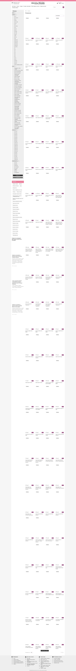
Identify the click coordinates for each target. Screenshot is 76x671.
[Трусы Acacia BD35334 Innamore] (50, 501)
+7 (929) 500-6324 (16, 3)
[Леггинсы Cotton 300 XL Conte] (50, 27)
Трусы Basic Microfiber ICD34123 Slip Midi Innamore (39, 461)
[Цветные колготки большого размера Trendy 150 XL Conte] (29, 606)
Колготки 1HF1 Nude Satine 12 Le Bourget (39, 278)
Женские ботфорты (16, 209)
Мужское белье (15, 215)
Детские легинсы (15, 227)
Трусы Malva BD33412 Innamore (59, 92)
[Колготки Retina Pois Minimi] (40, 318)
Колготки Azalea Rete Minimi (28, 331)
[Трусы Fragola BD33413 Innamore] (40, 79)
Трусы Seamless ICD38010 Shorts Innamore (38, 647)
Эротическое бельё (16, 203)
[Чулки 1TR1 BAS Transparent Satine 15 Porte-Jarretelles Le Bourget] (40, 236)
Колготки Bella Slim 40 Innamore (29, 92)
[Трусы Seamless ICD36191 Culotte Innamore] (50, 633)
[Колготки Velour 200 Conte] (40, 182)
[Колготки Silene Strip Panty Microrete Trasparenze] (50, 264)
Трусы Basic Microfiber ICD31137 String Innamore (60, 461)
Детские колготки (15, 225)
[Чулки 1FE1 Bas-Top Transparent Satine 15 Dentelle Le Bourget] (60, 209)
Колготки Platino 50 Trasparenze (59, 278)
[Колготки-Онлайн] (38, 3)
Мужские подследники (16, 221)
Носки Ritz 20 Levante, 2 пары (29, 435)
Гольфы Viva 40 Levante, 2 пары (39, 435)
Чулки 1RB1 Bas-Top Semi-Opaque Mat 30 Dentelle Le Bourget (49, 223)
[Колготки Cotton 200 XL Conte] (50, 53)
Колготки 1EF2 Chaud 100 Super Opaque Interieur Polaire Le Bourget (60, 250)
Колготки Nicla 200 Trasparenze (28, 304)
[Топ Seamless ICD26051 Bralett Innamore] (50, 606)
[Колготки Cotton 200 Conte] (60, 53)
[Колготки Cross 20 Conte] (40, 156)
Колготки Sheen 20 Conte (60, 117)
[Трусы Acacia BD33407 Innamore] (60, 501)
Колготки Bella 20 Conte (49, 169)
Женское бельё (19, 191)
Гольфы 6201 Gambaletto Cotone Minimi (40, 409)
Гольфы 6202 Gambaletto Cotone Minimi (29, 409)
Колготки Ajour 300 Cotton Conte (49, 118)
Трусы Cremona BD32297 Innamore (60, 435)
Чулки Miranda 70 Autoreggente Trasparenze (38, 305)
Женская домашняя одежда (17, 201)
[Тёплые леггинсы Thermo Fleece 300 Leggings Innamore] (40, 527)
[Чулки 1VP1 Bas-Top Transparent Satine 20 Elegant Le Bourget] (29, 236)
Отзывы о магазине (27, 6)
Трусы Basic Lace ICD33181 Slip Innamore (29, 514)
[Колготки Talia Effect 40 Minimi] (60, 318)
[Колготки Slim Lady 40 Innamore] (40, 344)
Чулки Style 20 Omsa (28, 382)
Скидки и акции (15, 183)
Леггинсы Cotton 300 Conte (59, 41)
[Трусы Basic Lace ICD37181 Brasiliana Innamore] (29, 474)
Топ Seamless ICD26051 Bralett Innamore (49, 620)
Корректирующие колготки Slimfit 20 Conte (60, 594)
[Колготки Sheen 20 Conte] (60, 105)
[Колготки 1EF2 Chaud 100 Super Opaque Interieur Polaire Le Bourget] (60, 236)
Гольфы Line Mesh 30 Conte (39, 41)
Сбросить (18, 177)
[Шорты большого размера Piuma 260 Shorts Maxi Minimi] (60, 182)
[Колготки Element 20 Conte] (29, 156)
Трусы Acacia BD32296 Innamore (29, 540)
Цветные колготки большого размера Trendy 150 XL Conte (28, 620)
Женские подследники (16, 213)
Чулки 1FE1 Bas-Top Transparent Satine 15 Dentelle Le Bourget (59, 223)
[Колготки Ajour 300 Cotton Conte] (50, 105)
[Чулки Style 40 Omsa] (40, 370)
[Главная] (25, 10)
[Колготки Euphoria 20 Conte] (60, 131)
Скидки (21, 6)
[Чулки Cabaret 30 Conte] (40, 105)
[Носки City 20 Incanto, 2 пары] (50, 554)
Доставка (14, 6)
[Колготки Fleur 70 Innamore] (60, 527)
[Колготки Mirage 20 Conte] (40, 131)
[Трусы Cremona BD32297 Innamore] (60, 421)
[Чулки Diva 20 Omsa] (60, 344)
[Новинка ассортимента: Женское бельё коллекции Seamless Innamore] (18, 247)
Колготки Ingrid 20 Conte (49, 143)
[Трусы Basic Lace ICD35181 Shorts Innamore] (60, 474)
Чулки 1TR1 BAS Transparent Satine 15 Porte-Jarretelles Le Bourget (39, 251)
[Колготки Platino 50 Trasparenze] (60, 264)
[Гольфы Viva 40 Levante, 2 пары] (40, 421)
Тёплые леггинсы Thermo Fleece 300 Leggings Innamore (40, 540)
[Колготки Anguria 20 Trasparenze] (60, 291)
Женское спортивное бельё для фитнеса (18, 199)
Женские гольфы (15, 207)
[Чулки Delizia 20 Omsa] (29, 27)
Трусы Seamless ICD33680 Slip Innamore (29, 647)
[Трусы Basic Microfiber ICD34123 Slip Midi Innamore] (40, 447)
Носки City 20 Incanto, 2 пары (49, 567)
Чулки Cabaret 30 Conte (39, 117)
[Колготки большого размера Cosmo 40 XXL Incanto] (60, 554)
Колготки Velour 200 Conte (39, 196)
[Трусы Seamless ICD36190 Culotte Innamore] (60, 633)
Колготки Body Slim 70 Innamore (29, 567)
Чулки (21, 185)
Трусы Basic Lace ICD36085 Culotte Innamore (48, 488)
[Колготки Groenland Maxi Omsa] (29, 209)
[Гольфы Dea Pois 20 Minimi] (60, 370)
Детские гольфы (15, 231)
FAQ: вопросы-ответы (35, 6)
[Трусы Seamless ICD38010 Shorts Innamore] (40, 633)
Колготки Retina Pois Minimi (39, 331)
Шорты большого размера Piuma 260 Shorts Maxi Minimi (59, 196)
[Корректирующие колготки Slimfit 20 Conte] (60, 581)
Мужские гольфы (15, 223)
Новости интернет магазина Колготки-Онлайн (17, 239)
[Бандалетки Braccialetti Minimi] (50, 395)
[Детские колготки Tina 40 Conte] (40, 581)
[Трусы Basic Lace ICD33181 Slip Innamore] (29, 501)
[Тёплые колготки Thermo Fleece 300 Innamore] (50, 527)
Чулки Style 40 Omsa (39, 382)
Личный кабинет (15, 7)
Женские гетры (15, 211)
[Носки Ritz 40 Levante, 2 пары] (60, 395)
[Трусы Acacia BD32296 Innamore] (29, 527)
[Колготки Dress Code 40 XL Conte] (50, 182)
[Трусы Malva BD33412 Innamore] (60, 79)
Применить (18, 175)
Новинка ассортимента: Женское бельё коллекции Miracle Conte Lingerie (17, 305)
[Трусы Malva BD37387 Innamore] (50, 79)
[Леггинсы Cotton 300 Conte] (60, 27)
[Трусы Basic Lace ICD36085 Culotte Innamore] (50, 474)
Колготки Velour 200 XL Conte (29, 196)
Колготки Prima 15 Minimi (29, 356)
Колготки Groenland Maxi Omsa (29, 223)
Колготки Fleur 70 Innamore (58, 540)
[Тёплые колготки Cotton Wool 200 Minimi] (50, 370)
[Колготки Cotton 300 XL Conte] (29, 53)
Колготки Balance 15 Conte (59, 170)
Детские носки (15, 229)
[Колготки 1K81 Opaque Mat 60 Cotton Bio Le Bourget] (29, 264)
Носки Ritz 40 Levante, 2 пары (60, 409)
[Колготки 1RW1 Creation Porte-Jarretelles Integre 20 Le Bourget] (50, 236)
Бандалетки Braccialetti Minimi (49, 409)
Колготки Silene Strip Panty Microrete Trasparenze (49, 278)
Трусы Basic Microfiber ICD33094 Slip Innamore (49, 461)
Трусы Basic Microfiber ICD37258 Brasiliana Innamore (29, 461)
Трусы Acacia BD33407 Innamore (59, 514)
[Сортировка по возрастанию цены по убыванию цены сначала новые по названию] (59, 15)
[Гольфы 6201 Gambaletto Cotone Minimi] (40, 395)
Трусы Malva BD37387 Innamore (49, 92)
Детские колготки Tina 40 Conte (39, 594)
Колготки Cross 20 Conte (40, 169)
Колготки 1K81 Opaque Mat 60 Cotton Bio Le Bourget (29, 278)
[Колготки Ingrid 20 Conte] (50, 131)
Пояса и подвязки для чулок (17, 189)
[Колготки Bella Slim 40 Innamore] (29, 79)
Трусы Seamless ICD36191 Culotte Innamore (48, 647)
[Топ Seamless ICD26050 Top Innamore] (60, 606)
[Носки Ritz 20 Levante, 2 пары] (29, 421)
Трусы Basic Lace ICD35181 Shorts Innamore (60, 488)
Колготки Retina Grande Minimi (49, 331)
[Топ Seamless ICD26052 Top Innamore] (40, 606)
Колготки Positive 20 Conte (28, 144)
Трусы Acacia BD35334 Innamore (49, 514)
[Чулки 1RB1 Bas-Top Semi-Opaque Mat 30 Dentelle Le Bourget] (50, 209)
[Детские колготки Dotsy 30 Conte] (29, 581)
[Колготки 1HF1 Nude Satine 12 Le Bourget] (40, 264)
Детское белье (15, 233)
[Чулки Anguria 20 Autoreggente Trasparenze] (50, 291)
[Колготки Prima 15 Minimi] (29, 344)
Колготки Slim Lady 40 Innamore (39, 357)
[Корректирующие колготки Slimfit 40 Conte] (50, 581)
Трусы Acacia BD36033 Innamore (39, 514)
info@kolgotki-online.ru (16, 2)
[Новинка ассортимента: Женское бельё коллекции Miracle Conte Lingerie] (18, 297)
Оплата (17, 6)
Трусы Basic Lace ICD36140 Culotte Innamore (38, 488)
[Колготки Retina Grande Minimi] (50, 318)
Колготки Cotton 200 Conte (59, 67)
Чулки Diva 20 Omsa (59, 356)
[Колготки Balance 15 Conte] (60, 156)
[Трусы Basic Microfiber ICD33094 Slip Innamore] (50, 447)
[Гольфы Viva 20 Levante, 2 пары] (50, 421)
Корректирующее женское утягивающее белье (17, 196)
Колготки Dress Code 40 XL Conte (49, 196)
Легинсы (14, 191)
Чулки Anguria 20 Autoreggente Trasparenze (48, 305)
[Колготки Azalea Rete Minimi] (29, 318)
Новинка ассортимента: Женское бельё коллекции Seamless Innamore (17, 256)
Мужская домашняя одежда (17, 217)
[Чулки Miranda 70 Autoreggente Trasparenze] (40, 291)
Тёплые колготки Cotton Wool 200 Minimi (49, 383)
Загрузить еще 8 (44, 650)
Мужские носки (15, 219)
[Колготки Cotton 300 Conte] (40, 53)
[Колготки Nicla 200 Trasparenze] (29, 291)
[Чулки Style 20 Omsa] (29, 370)
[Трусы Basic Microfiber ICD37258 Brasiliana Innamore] (29, 447)
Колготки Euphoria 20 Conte (59, 144)
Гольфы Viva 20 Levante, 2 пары (50, 435)
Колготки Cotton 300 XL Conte (29, 67)
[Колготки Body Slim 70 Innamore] (29, 554)
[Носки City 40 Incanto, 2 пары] (40, 554)
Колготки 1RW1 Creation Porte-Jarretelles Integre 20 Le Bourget (49, 250)
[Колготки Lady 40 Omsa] (50, 344)
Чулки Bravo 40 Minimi (39, 222)
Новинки (20, 183)
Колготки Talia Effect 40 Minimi (59, 331)
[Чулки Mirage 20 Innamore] (29, 105)
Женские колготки (16, 185)
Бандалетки (15, 187)
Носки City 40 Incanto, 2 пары (39, 567)
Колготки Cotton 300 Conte (39, 67)
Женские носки (15, 205)
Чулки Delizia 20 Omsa (29, 40)
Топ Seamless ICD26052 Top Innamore (39, 620)
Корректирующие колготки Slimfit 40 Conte (50, 594)
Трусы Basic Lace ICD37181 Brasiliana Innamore (28, 488)
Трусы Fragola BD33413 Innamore (39, 92)
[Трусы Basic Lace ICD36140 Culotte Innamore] (40, 474)
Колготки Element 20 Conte (28, 170)
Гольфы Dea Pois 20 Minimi (59, 383)
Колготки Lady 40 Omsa (49, 356)
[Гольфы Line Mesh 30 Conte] (40, 27)
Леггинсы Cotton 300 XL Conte (49, 41)
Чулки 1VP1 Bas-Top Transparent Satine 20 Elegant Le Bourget (28, 250)
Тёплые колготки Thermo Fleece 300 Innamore (50, 540)
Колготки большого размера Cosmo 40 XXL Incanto (59, 567)
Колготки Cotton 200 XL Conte (49, 67)
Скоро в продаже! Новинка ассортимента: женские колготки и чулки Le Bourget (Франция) (17, 282)
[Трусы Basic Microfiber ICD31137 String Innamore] (60, 447)
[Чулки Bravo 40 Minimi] (40, 209)
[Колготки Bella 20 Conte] (50, 156)
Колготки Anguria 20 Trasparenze (59, 304)
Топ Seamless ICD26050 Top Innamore (59, 620)
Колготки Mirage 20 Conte (40, 143)
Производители (15, 235)
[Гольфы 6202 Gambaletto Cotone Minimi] (29, 395)
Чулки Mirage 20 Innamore (29, 117)
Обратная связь (43, 6)
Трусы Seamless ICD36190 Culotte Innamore (58, 647)
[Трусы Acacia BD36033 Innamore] (40, 501)
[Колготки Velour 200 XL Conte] (29, 182)
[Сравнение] (57, 3)
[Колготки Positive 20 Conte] (29, 131)
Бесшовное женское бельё (17, 193)
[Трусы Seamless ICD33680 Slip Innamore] (29, 633)
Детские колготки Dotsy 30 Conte (29, 594)
